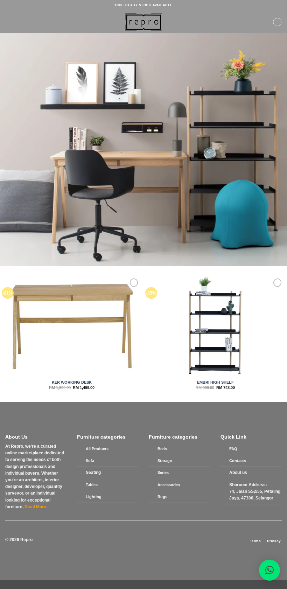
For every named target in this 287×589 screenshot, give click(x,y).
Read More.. (36, 506)
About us (238, 472)
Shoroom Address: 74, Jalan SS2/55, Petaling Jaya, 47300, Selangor (254, 491)
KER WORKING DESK (72, 382)
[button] (8, 22)
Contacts (237, 461)
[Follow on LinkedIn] (156, 540)
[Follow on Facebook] (124, 540)
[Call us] (150, 540)
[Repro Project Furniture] (143, 21)
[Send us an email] (143, 540)
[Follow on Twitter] (137, 540)
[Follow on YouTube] (163, 540)
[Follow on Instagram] (130, 540)
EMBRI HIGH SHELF (215, 382)
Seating (93, 472)
